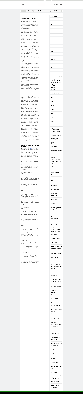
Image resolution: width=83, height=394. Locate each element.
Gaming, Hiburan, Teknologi (54, 167)
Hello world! (59, 93)
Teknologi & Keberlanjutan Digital (54, 349)
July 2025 (52, 113)
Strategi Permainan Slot (53, 334)
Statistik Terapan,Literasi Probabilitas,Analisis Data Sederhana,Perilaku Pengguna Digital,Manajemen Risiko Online (56, 330)
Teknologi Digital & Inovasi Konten (54, 359)
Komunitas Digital (53, 223)
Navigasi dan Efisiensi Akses (54, 235)
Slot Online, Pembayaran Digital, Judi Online (55, 319)
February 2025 (52, 120)
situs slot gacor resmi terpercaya (54, 302)
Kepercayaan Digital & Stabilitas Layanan (55, 213)
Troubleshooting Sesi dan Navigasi (55, 385)
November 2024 (52, 124)
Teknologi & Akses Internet (54, 339)
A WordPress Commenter (54, 93)
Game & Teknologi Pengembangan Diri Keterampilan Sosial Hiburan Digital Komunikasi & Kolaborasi (56, 159)
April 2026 (52, 101)
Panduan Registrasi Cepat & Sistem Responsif (56, 264)
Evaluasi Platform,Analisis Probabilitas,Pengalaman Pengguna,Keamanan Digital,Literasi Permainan (56, 147)
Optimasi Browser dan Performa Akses (55, 239)
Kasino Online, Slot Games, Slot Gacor (55, 189)
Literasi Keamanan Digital (54, 224)
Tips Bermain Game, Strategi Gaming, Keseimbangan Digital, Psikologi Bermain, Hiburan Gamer (56, 382)
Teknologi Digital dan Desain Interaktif (55, 363)
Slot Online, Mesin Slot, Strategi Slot (55, 318)
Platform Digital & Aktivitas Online (54, 298)
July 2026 (52, 97)
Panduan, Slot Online (53, 268)
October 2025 (52, 109)
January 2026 (52, 105)
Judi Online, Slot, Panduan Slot (54, 186)
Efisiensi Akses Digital (53, 143)
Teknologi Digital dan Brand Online (54, 362)
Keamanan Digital (53, 203)
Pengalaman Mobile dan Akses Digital (55, 276)
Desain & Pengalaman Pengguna (54, 138)
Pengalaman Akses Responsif (54, 275)
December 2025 (52, 106)
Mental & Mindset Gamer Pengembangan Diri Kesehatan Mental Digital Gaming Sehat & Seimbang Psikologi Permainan (56, 230)
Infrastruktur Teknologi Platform (54, 179)
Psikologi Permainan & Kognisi (54, 301)
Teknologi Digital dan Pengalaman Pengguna (56, 366)
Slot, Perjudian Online (53, 322)
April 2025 (52, 117)
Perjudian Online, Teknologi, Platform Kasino (56, 286)
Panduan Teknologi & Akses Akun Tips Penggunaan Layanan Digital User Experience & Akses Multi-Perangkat (56, 266)
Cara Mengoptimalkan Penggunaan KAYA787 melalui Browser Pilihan (58, 10)
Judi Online (52, 180)
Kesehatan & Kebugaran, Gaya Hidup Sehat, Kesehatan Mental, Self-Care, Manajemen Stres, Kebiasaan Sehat (56, 216)
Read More (22, 143)
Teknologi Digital (53, 358)
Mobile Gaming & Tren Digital (54, 234)
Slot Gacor (52, 32)
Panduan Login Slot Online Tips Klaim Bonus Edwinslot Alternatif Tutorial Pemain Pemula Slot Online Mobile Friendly (56, 254)
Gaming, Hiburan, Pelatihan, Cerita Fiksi (55, 166)
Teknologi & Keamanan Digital (54, 348)
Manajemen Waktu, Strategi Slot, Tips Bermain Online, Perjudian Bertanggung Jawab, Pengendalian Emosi (56, 227)
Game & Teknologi (53, 157)
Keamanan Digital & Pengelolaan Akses (55, 206)
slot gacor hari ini (53, 72)
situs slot (52, 67)
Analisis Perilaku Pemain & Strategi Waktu (55, 131)
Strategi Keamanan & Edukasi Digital (55, 333)
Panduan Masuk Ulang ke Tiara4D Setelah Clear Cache (29, 18)
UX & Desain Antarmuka (53, 390)
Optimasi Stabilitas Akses (54, 242)
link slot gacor (52, 27)
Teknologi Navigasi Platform (54, 371)
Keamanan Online (53, 209)
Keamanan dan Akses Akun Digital (54, 199)
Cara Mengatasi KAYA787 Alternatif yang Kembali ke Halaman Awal (51, 0)
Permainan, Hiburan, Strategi (54, 297)
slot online (52, 51)
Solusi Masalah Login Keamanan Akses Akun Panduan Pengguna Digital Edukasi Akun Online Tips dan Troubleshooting (56, 324)
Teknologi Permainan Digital (54, 372)
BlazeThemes (45, 392)
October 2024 (52, 125)
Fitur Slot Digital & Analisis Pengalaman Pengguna (56, 150)
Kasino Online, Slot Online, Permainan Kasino (56, 190)
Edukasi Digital (52, 142)
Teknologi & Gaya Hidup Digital (54, 345)
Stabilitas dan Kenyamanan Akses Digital (55, 326)
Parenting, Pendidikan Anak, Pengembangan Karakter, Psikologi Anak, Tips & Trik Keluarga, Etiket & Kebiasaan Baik (56, 272)
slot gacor (52, 56)
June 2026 (52, 98)
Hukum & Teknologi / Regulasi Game (55, 172)
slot (51, 40)
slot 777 (52, 43)
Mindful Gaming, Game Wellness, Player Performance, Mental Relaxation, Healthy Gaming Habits (56, 232)
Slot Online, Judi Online (53, 311)
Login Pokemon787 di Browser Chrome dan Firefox (29, 92)
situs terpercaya (53, 59)
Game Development (53, 163)
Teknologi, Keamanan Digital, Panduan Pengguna (56, 375)
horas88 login (30, 148)
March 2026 (52, 102)
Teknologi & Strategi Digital (54, 353)
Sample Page (40, 8)
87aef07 (22, 19)
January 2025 (52, 121)
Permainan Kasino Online (53, 287)
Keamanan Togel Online (53, 212)
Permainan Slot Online (53, 290)
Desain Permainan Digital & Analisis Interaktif (56, 139)
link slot (52, 35)
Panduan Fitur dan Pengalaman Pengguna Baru (56, 248)
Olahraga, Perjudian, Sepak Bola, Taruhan (55, 238)
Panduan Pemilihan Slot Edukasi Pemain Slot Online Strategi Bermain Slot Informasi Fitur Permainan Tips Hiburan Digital (56, 257)
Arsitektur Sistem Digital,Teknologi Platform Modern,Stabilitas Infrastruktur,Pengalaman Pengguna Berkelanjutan (56, 136)
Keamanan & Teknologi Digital (54, 193)
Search (51, 75)
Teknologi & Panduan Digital (54, 352)
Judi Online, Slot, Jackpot (54, 185)
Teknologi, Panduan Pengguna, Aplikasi (55, 378)
